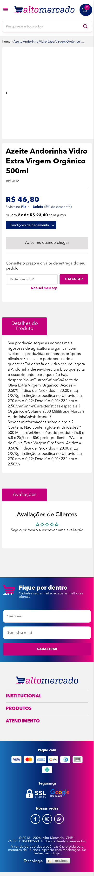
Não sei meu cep (44, 288)
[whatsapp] (59, 823)
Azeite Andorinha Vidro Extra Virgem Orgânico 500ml (48, 41)
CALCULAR (74, 279)
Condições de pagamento (30, 225)
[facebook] (35, 823)
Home (6, 41)
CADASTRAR (47, 649)
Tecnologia (33, 861)
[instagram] (47, 823)
